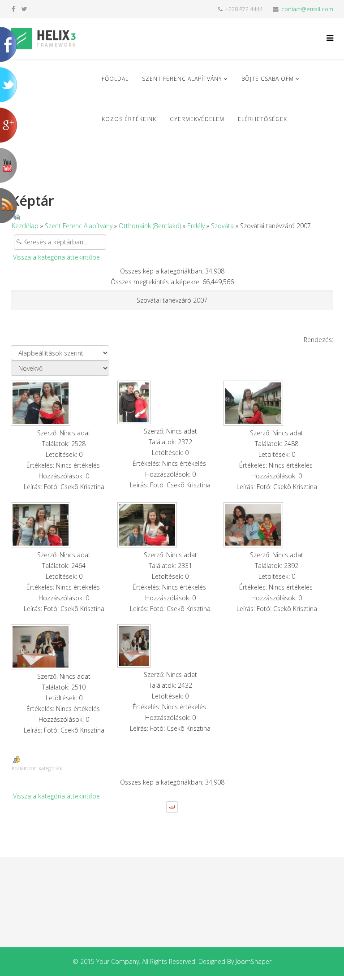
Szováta (222, 225)
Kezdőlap (25, 225)
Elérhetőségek (262, 119)
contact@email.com (307, 9)
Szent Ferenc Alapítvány (182, 78)
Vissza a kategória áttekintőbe (56, 257)
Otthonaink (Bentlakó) (150, 225)
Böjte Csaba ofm (267, 78)
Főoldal (115, 78)
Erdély (196, 225)
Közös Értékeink (129, 119)
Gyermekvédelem (197, 119)
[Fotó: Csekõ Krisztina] (64, 403)
